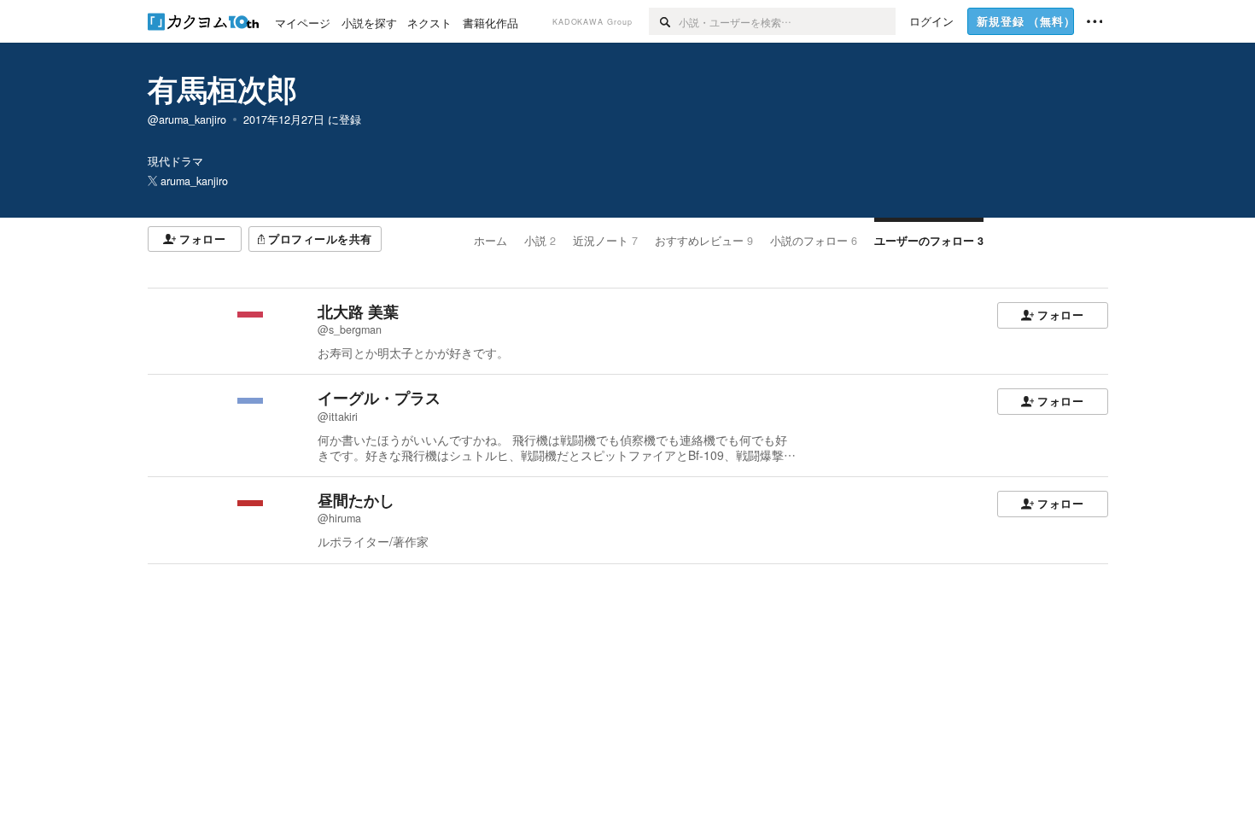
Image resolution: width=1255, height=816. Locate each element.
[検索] (664, 21)
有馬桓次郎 (222, 88)
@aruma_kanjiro (187, 119)
